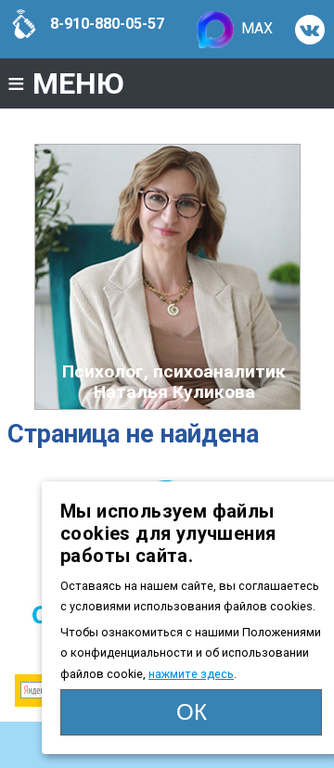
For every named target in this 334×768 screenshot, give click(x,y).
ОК (191, 711)
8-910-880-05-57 (105, 23)
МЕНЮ (65, 83)
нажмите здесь (191, 674)
